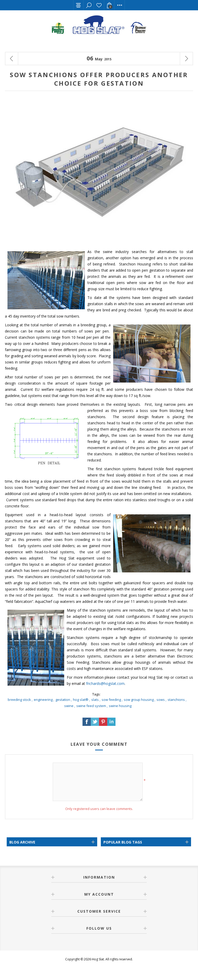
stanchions (176, 699)
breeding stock (19, 699)
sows (160, 699)
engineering (43, 699)
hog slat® (80, 699)
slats (95, 699)
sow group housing (139, 699)
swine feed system (91, 705)
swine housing (120, 705)
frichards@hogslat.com (105, 683)
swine (68, 705)
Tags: (96, 694)
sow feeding (111, 699)
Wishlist (99, 5)
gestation (62, 699)
